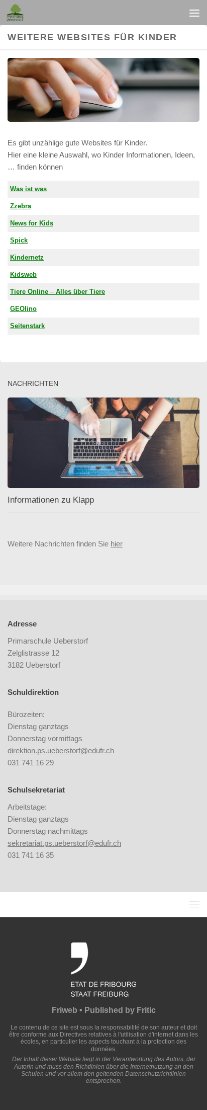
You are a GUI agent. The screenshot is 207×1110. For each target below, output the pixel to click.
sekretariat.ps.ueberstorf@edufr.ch (64, 843)
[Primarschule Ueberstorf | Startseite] (18, 12)
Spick (19, 240)
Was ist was (28, 189)
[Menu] (194, 12)
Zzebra (20, 206)
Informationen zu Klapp (51, 500)
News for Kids (31, 223)
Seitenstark (27, 326)
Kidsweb (23, 274)
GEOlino (23, 308)
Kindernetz (27, 257)
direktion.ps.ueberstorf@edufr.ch (61, 750)
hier (117, 543)
